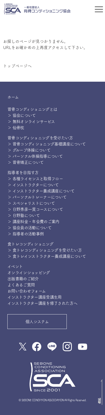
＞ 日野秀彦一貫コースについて (35, 209)
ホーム (13, 97)
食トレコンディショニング (30, 244)
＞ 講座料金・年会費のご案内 (33, 221)
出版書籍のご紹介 (23, 279)
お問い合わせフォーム (26, 291)
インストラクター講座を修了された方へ (42, 303)
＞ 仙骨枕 (15, 128)
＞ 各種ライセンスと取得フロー (35, 179)
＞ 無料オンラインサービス (31, 121)
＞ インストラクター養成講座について (40, 191)
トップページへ (17, 66)
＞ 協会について (21, 115)
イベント (15, 266)
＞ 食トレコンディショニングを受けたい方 (44, 250)
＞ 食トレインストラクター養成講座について (46, 256)
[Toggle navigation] (99, 8)
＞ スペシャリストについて (31, 203)
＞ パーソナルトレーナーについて (37, 197)
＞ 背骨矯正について (25, 162)
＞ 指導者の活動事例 (25, 234)
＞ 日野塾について (23, 215)
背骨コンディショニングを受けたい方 (40, 138)
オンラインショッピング (28, 273)
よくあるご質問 (21, 285)
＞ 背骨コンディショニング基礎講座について (46, 144)
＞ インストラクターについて (33, 185)
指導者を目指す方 (23, 172)
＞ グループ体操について (28, 150)
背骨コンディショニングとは (32, 109)
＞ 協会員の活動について (29, 228)
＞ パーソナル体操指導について (35, 156)
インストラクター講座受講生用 (34, 297)
